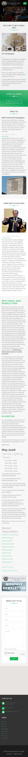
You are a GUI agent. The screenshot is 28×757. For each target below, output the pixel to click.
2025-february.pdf (7, 538)
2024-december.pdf (8, 544)
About (4, 724)
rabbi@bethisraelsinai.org (12, 711)
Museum (5, 731)
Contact (5, 735)
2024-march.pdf (6, 556)
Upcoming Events (15, 101)
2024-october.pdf (7, 550)
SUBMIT (14, 658)
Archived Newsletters (10, 568)
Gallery (5, 733)
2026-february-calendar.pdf (10, 535)
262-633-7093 (10, 707)
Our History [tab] (5, 134)
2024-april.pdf (6, 553)
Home (4, 721)
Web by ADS (18, 754)
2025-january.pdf (7, 541)
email (22, 74)
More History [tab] (12, 134)
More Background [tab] (15, 236)
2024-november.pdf (8, 547)
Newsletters (6, 728)
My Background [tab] (6, 236)
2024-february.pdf (7, 559)
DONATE (5, 738)
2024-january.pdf (7, 562)
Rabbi (4, 726)
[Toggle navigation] (25, 3)
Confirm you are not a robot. (10, 649)
